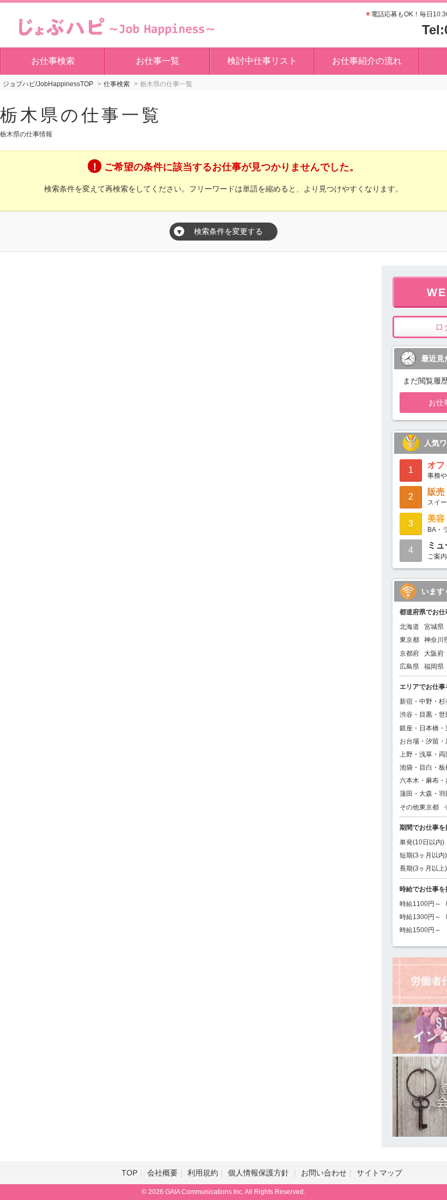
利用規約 (203, 1172)
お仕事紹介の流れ (367, 60)
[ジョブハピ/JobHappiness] (114, 24)
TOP (129, 1172)
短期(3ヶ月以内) (423, 855)
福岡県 (434, 666)
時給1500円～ (420, 930)
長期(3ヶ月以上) (423, 868)
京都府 (409, 653)
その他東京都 (419, 807)
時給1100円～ (420, 904)
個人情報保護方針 (259, 1172)
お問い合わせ (324, 1172)
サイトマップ (379, 1172)
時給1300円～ (420, 917)
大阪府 (434, 653)
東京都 (409, 640)
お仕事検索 (53, 60)
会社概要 (162, 1172)
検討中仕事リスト (262, 60)
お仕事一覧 (157, 60)
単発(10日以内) (422, 842)
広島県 (409, 666)
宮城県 (434, 627)
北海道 (409, 627)
